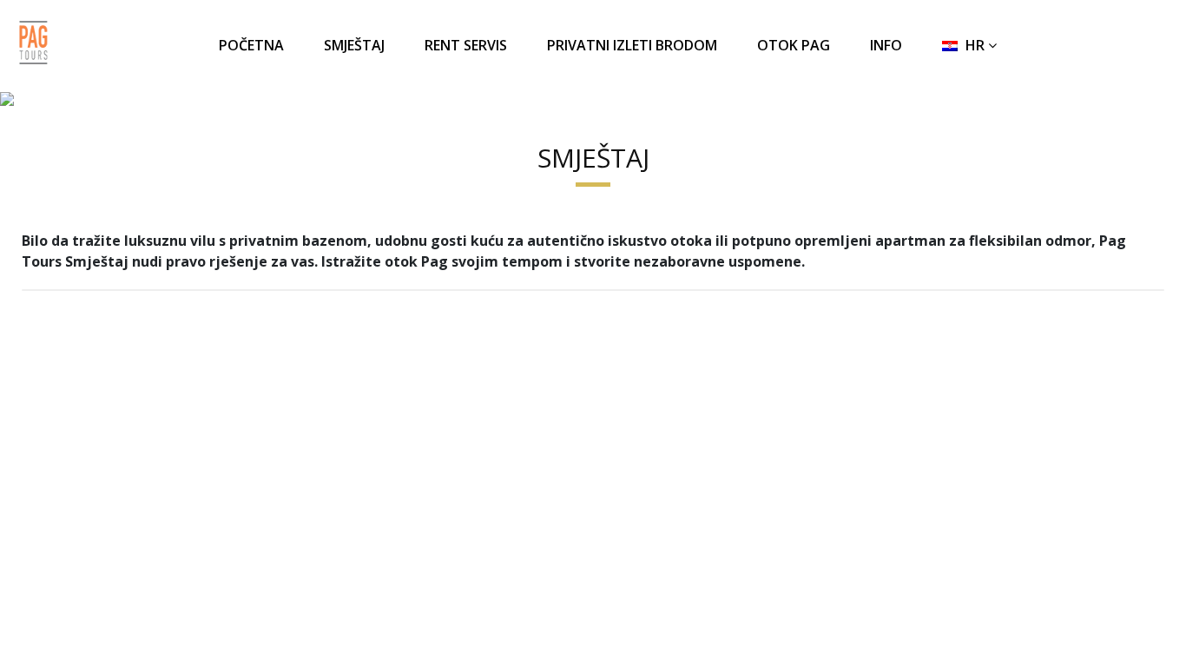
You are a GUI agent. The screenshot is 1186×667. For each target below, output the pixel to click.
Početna (251, 45)
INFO (886, 45)
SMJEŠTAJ (354, 45)
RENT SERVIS (466, 45)
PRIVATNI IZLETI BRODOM (632, 45)
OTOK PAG (793, 45)
